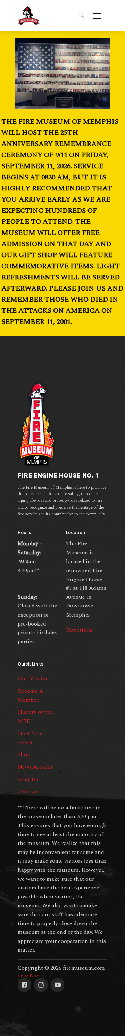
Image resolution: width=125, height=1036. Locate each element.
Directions (79, 630)
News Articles (35, 767)
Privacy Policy (28, 975)
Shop (24, 754)
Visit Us (28, 779)
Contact (28, 792)
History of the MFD (35, 716)
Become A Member (30, 695)
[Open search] (81, 16)
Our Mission (33, 678)
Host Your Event (30, 738)
